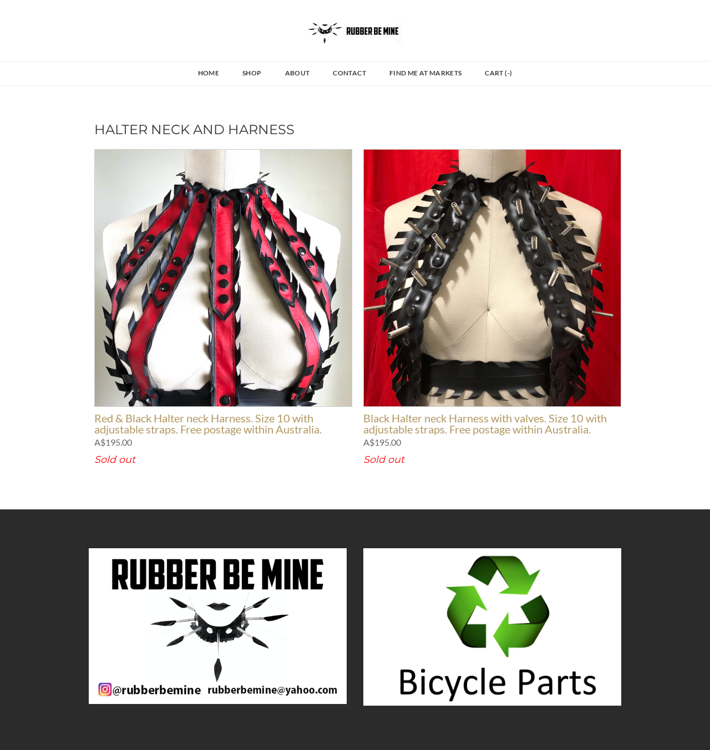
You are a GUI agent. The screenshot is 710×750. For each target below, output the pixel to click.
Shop (251, 73)
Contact (349, 73)
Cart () (498, 73)
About (297, 73)
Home (208, 73)
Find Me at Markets (425, 73)
